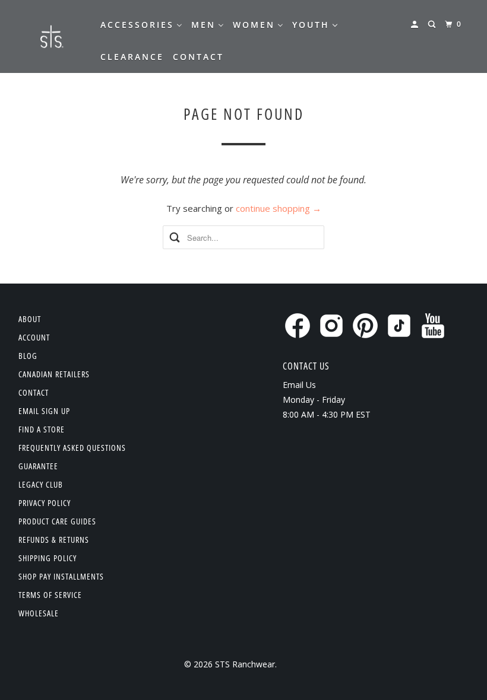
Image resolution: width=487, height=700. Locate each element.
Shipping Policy (47, 558)
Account (34, 337)
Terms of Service (50, 594)
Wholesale (38, 613)
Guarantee (38, 466)
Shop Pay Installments (61, 576)
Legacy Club (40, 484)
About (29, 318)
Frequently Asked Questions (72, 447)
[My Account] (416, 24)
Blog (27, 355)
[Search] (433, 24)
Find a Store (41, 429)
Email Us (299, 384)
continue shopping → (278, 208)
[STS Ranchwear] (51, 36)
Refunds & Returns (53, 539)
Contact (33, 392)
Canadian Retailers (54, 374)
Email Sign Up (44, 410)
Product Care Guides (57, 521)
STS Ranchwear (245, 664)
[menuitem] (141, 25)
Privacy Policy (44, 502)
